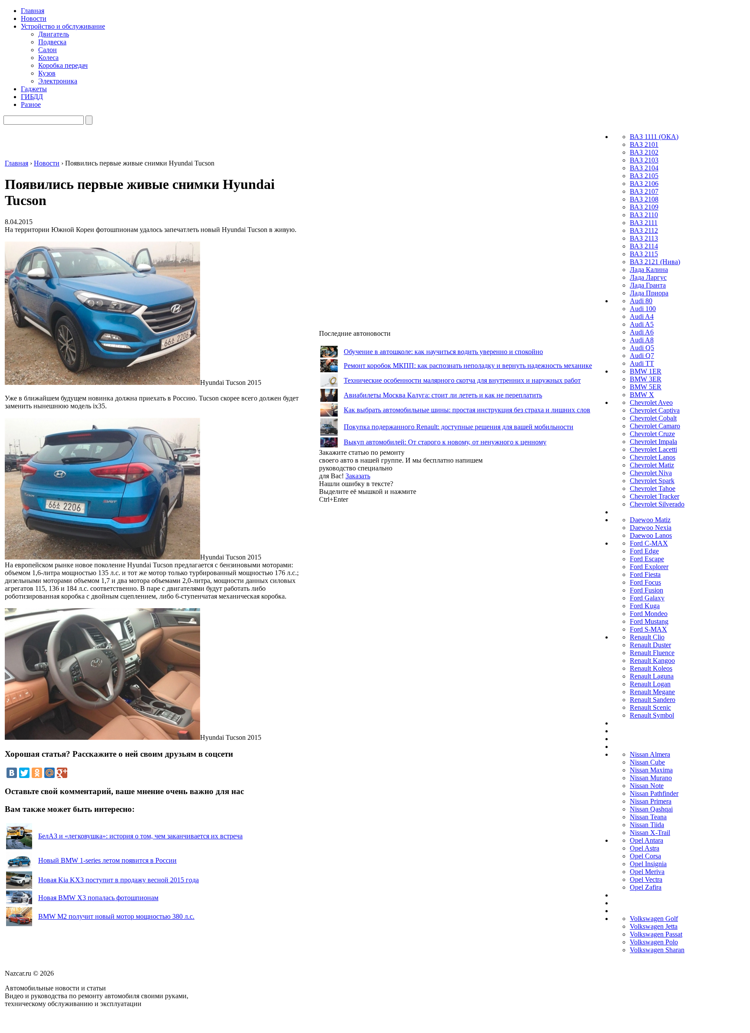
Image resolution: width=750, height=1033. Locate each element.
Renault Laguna (652, 676)
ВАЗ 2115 (644, 254)
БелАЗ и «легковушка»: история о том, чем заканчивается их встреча (140, 836)
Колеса (48, 57)
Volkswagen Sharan (657, 950)
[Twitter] (24, 773)
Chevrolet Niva (651, 473)
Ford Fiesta (645, 574)
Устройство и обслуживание (63, 26)
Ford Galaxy (647, 598)
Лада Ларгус (648, 277)
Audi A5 (642, 324)
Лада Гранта (648, 285)
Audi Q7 (642, 355)
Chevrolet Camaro (655, 426)
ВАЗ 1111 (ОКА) (654, 136)
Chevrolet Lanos (652, 457)
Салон (47, 49)
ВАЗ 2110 (644, 215)
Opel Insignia (648, 863)
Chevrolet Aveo (651, 402)
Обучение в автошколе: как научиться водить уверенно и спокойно (443, 351)
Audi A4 (642, 316)
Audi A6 (642, 332)
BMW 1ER (645, 371)
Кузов (47, 73)
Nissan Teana (648, 817)
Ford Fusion (646, 590)
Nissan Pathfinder (654, 793)
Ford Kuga (645, 605)
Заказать (357, 476)
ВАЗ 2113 (644, 238)
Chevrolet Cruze (652, 433)
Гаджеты (34, 89)
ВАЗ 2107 (644, 191)
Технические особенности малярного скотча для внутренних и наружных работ (462, 380)
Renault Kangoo (652, 660)
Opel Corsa (645, 856)
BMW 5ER (645, 387)
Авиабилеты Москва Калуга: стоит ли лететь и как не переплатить (443, 395)
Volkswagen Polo (654, 942)
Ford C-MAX (649, 543)
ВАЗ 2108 (644, 199)
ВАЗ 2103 (644, 160)
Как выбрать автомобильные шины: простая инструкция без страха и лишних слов (467, 410)
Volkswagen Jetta (654, 926)
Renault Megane (652, 691)
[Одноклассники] (37, 773)
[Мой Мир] (49, 773)
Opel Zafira (645, 887)
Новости (33, 18)
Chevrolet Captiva (655, 410)
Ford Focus (645, 582)
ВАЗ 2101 (644, 144)
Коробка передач (63, 65)
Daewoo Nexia (650, 527)
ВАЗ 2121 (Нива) (655, 261)
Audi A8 (642, 340)
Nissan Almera (650, 754)
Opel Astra (644, 848)
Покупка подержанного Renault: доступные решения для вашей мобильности (458, 426)
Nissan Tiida (647, 824)
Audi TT (642, 363)
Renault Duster (650, 645)
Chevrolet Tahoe (652, 488)
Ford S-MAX (648, 629)
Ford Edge (644, 551)
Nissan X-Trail (650, 832)
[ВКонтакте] (12, 773)
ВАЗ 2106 (644, 183)
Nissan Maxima (651, 770)
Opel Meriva (647, 871)
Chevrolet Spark (652, 480)
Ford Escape (647, 559)
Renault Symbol (652, 715)
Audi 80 (641, 301)
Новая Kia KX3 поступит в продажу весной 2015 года (118, 880)
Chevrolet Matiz (652, 465)
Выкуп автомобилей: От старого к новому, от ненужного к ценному (445, 442)
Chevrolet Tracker (654, 496)
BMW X (642, 394)
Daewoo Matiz (650, 519)
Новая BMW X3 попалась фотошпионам (98, 897)
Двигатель (53, 34)
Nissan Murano (651, 777)
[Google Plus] (62, 773)
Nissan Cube (647, 762)
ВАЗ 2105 (644, 175)
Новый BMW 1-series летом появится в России (107, 860)
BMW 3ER (645, 379)
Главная (32, 10)
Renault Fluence (652, 652)
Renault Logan (650, 684)
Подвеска (52, 42)
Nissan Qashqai (651, 809)
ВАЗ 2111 (644, 222)
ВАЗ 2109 (644, 207)
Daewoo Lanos (651, 535)
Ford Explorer (649, 566)
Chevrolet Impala (653, 441)
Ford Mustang (649, 621)
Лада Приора (649, 293)
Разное (31, 104)
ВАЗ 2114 (644, 246)
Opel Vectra (646, 879)
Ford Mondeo (649, 613)
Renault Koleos (651, 668)
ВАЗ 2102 (644, 152)
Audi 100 (643, 308)
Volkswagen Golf (654, 918)
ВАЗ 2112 (644, 230)
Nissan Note (647, 785)
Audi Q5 (642, 347)
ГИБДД (32, 96)
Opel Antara (646, 840)
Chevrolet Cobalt (653, 418)
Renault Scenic (650, 707)
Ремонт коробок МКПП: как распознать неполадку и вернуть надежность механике (468, 365)
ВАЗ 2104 (644, 168)
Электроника (57, 81)
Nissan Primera (650, 801)
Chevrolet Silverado (657, 504)
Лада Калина (649, 269)
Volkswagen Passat (656, 934)
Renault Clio (647, 637)
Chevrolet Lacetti (653, 449)
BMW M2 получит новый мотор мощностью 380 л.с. (116, 916)
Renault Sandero (652, 699)
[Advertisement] (384, 633)
